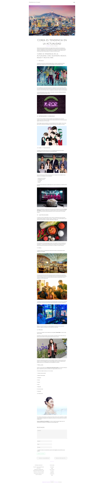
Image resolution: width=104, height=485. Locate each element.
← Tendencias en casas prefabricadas (43, 458)
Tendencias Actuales (34, 2)
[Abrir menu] (74, 2)
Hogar (52, 468)
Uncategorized (52, 473)
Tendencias (52, 472)
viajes (52, 475)
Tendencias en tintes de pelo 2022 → (60, 458)
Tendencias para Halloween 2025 (38, 473)
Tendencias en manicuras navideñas (38, 471)
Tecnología (52, 471)
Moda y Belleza (52, 469)
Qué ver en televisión (39, 474)
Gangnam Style (51, 63)
